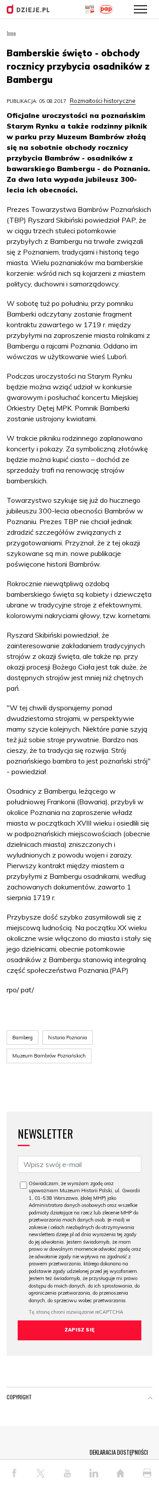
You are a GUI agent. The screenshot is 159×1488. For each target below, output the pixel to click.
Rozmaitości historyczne (103, 100)
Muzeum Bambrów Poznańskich (49, 1056)
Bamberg (22, 1037)
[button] (150, 1399)
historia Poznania (67, 1037)
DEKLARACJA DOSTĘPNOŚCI (119, 1452)
